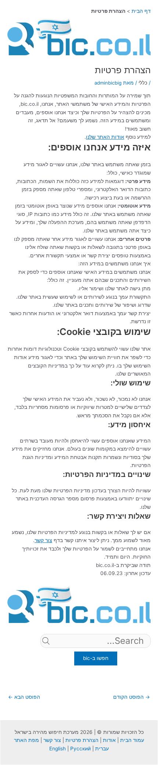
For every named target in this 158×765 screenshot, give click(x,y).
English (57, 748)
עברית (102, 748)
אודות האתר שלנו (105, 137)
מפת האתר (26, 740)
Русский (80, 748)
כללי (143, 83)
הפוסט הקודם (131, 697)
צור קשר (43, 540)
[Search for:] (95, 652)
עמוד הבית (132, 740)
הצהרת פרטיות (81, 740)
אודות (109, 740)
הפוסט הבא (24, 697)
